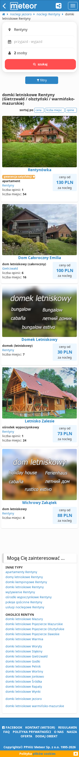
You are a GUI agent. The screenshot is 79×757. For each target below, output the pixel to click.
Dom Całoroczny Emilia (39, 257)
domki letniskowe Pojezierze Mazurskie (34, 624)
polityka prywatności (32, 732)
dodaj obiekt (46, 736)
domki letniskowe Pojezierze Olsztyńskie (34, 629)
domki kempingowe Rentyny (26, 582)
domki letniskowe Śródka (23, 681)
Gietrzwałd (10, 268)
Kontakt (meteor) (40, 727)
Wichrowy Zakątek (39, 502)
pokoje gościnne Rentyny (23, 602)
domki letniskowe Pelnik (23, 666)
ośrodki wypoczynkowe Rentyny (28, 597)
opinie (70, 110)
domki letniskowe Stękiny (23, 651)
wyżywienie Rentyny (20, 592)
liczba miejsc (54, 110)
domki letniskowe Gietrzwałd (26, 656)
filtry (43, 80)
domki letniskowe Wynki (23, 691)
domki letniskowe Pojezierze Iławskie (32, 634)
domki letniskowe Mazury (24, 619)
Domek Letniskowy (39, 339)
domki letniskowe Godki (22, 661)
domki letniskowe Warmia (24, 639)
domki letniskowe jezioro (23, 699)
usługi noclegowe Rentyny (24, 607)
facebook (13, 727)
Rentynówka (39, 169)
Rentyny (8, 185)
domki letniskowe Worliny (24, 671)
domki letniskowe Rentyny (24, 587)
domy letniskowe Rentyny (24, 577)
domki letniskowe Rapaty (23, 686)
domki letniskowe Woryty (23, 646)
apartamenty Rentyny (21, 572)
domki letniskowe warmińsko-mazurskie (34, 706)
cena (38, 110)
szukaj (43, 64)
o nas (59, 732)
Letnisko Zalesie (39, 421)
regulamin (67, 727)
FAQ (6, 732)
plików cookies (44, 754)
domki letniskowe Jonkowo (24, 676)
